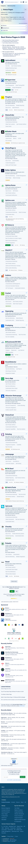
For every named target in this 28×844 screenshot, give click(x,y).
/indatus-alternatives (5, 273)
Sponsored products (23, 23)
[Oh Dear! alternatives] (2, 469)
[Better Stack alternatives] (2, 132)
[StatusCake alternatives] (2, 115)
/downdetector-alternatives (7, 360)
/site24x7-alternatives (6, 248)
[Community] (23, 2)
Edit (25, 9)
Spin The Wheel (13, 840)
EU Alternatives (18, 821)
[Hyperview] (2, 80)
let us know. (22, 705)
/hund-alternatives (5, 560)
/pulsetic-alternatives (5, 541)
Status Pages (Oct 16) (5, 688)
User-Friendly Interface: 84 (8, 53)
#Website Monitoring (6, 46)
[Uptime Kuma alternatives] (2, 185)
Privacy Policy (10, 836)
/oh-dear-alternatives (5, 467)
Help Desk (7, 828)
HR (14, 829)
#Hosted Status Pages (19, 49)
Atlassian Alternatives (19, 813)
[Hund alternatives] (2, 562)
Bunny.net (12, 838)
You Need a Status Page (6, 694)
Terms (16, 836)
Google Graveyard (19, 817)
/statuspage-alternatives (6, 452)
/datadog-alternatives (6, 432)
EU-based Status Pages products (9, 41)
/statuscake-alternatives (6, 113)
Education (4, 832)
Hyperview (13, 764)
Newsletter (4, 819)
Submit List (4, 817)
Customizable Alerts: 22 (8, 54)
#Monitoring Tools (16, 46)
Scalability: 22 (17, 54)
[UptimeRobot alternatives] (2, 60)
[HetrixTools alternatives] (2, 487)
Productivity (13, 828)
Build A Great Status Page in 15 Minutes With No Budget (13, 697)
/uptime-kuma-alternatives (7, 183)
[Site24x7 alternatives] (2, 250)
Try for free (8, 89)
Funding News (5, 815)
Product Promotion (6, 802)
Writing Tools (19, 829)
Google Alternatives (19, 811)
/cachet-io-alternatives (6, 291)
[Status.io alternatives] (2, 225)
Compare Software (6, 810)
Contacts (13, 802)
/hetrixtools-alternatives (6, 486)
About (22, 802)
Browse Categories (6, 808)
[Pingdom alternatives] (2, 97)
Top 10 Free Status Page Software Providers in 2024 (12, 691)
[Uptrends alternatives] (2, 506)
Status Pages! (5, 813)
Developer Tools (12, 826)
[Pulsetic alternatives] (2, 543)
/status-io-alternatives (6, 223)
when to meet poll (11, 841)
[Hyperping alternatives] (2, 311)
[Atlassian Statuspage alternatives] (2, 396)
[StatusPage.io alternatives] (2, 148)
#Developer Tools (11, 48)
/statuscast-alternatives (6, 413)
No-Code (6, 826)
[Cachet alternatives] (2, 293)
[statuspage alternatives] (2, 454)
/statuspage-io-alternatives (7, 146)
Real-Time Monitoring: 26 (20, 53)
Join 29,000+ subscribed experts (14, 779)
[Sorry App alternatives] (2, 378)
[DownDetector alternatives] (2, 362)
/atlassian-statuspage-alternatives (8, 394)
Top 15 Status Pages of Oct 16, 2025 (10, 42)
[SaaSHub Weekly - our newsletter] (21, 2)
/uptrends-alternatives (6, 504)
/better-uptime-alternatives (7, 168)
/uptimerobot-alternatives (6, 58)
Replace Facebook (19, 810)
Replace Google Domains (20, 819)
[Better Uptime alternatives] (2, 170)
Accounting (4, 829)
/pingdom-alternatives (6, 95)
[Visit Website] (26, 60)
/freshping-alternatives (6, 324)
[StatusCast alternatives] (2, 415)
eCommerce (10, 829)
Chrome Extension (6, 811)
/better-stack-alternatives (6, 130)
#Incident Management (21, 48)
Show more (14, 581)
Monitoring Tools (15, 831)
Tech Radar (17, 808)
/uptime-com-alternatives (6, 198)
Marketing (19, 828)
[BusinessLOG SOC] (2, 342)
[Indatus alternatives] (2, 275)
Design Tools (20, 826)
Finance (21, 831)
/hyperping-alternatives (6, 309)
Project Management (6, 831)
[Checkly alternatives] (2, 527)
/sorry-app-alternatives (6, 377)
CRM (3, 828)
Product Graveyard (19, 815)
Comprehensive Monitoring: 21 (9, 56)
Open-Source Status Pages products (10, 40)
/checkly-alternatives (5, 525)
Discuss (18, 802)
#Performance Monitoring (8, 49)
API (25, 802)
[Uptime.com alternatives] (2, 200)
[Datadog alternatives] (2, 434)
